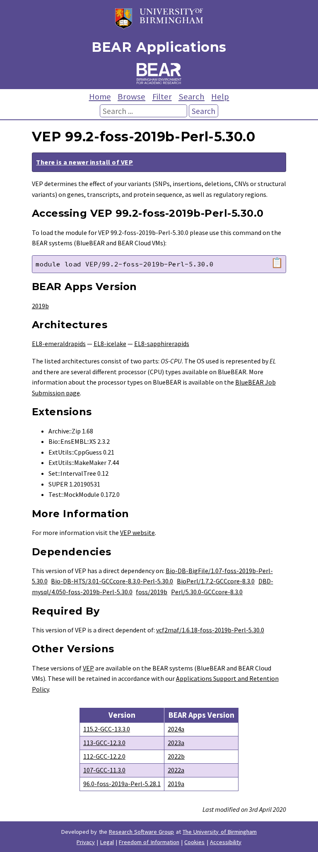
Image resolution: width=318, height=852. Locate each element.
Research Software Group (141, 831)
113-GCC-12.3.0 (104, 742)
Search (191, 96)
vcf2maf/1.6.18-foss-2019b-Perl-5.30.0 (210, 630)
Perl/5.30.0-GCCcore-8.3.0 (207, 592)
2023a (176, 742)
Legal (107, 842)
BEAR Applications (159, 47)
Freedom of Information (149, 842)
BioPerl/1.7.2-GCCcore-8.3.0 (216, 581)
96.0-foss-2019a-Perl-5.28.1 (122, 783)
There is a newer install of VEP (84, 162)
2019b (40, 306)
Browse (131, 96)
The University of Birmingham (220, 831)
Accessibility (225, 842)
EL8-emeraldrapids (59, 343)
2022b (176, 756)
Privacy (86, 842)
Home (100, 96)
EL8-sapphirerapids (161, 343)
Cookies (194, 842)
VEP (88, 668)
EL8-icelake (110, 343)
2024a (176, 729)
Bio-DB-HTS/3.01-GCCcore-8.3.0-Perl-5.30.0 (112, 581)
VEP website (137, 532)
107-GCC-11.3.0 (104, 770)
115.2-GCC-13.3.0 (106, 729)
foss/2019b (151, 592)
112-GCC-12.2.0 (104, 756)
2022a (176, 770)
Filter (162, 96)
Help (220, 96)
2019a (176, 783)
